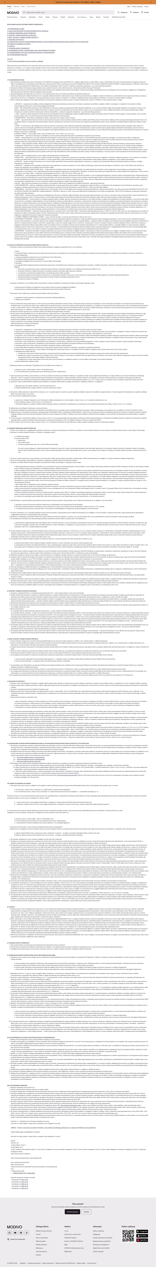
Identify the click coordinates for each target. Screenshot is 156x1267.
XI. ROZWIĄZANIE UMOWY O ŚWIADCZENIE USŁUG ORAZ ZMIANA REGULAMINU (31, 50)
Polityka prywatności (48, 1263)
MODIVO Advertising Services (74, 1248)
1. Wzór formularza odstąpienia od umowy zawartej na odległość (25, 61)
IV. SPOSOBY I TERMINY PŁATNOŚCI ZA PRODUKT (21, 35)
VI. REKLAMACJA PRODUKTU (15, 39)
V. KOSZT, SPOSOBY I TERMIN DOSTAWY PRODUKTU (22, 37)
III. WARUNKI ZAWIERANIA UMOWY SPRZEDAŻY (21, 33)
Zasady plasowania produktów (102, 1238)
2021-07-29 (24, 1182)
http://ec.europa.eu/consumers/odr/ (67, 775)
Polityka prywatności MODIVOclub (65, 1263)
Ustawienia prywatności (34, 1263)
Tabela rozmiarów (98, 1231)
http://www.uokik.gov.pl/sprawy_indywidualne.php (31, 759)
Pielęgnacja (96, 1234)
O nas (66, 1231)
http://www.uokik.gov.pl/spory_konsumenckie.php (31, 757)
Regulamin (23, 1263)
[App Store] (142, 1236)
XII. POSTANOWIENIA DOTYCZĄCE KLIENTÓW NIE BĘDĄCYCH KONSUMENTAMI (31, 52)
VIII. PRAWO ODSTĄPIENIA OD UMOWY (19, 44)
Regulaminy (68, 1251)
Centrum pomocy (41, 1251)
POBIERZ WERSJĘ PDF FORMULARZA (24, 1173)
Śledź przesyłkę (41, 1241)
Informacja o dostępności (101, 1244)
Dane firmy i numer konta (72, 1234)
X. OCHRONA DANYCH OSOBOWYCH (18, 48)
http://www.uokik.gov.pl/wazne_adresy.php (29, 761)
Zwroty (38, 1234)
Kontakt (38, 1255)
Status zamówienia (42, 1238)
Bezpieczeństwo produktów (102, 1241)
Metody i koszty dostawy (44, 1231)
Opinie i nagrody (98, 1251)
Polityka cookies (81, 1263)
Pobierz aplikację (137, 6)
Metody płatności (41, 1244)
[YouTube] (15, 1233)
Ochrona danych (91, 1263)
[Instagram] (9, 1233)
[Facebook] (21, 1233)
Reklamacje (39, 1248)
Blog (128, 6)
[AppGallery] (142, 1240)
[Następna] (151, 2)
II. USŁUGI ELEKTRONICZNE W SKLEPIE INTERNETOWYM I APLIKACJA (27, 31)
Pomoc (146, 6)
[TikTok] (27, 1233)
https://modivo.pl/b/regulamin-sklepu (71, 1105)
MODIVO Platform (70, 1238)
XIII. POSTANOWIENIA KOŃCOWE (17, 55)
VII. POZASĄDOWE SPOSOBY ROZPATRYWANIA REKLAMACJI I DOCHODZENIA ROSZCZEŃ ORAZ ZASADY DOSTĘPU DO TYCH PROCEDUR (47, 42)
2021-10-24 (24, 1179)
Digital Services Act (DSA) (101, 1248)
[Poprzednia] (5, 2)
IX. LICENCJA (11, 46)
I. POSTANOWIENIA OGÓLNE (15, 29)
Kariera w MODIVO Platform (73, 1241)
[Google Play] (142, 1231)
